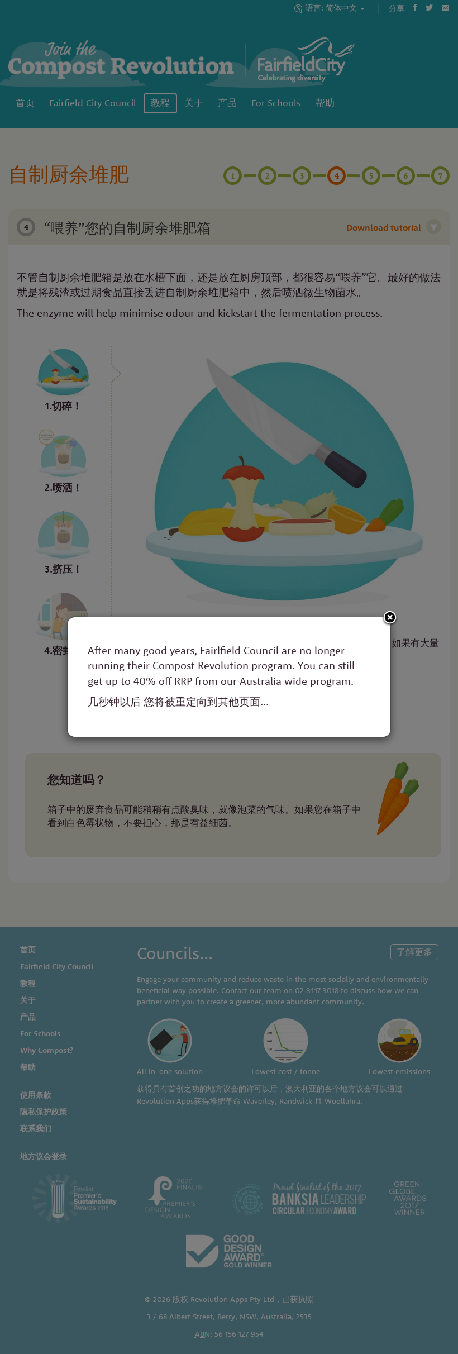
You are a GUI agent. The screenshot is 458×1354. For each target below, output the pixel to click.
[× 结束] (389, 618)
